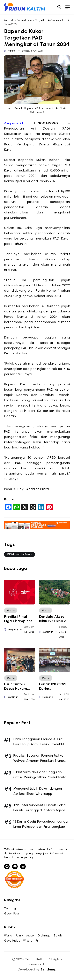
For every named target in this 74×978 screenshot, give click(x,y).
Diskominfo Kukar (20, 554)
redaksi (12, 50)
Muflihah (48, 632)
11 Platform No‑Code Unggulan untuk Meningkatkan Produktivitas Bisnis (40, 777)
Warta (11, 610)
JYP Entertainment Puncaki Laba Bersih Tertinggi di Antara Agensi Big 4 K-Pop (39, 810)
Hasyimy (13, 629)
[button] (59, 7)
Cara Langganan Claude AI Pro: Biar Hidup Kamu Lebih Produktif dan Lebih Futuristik (39, 744)
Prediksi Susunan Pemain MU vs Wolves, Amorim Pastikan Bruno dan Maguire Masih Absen (38, 761)
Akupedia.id (13, 123)
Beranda (9, 20)
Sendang (47, 969)
